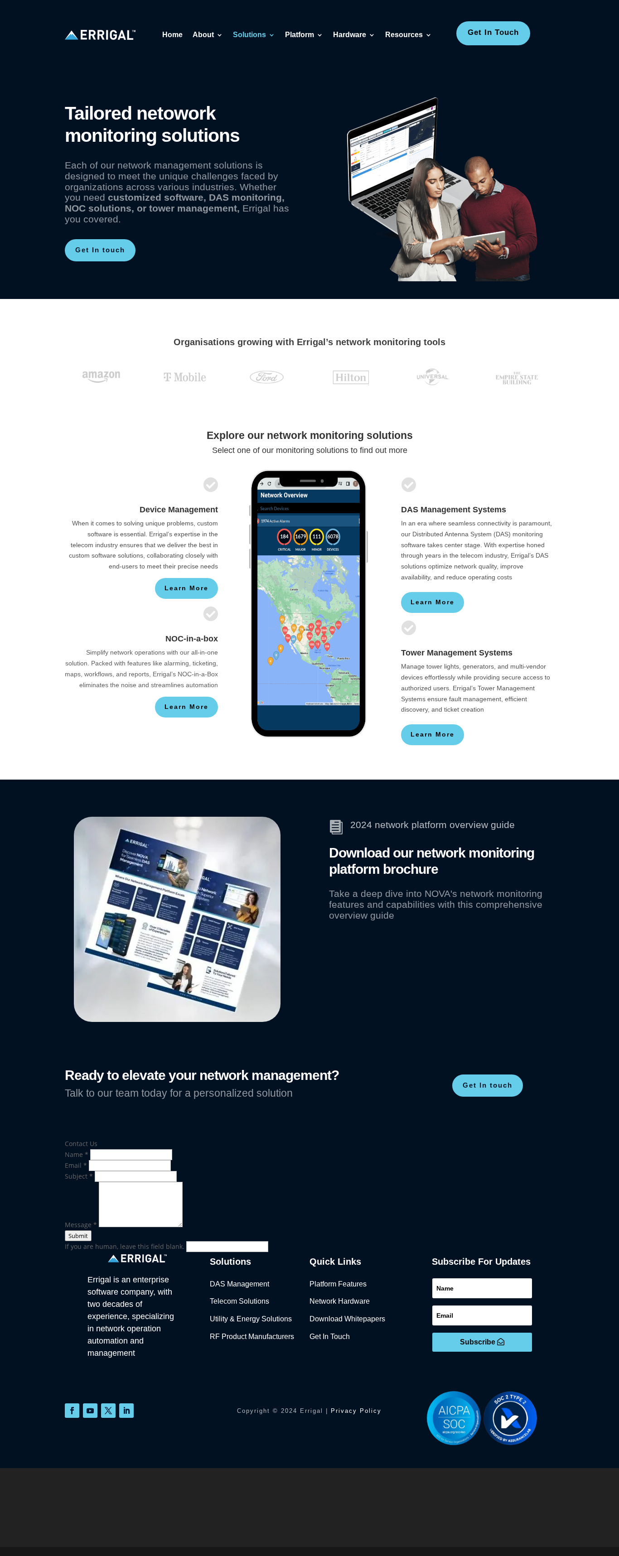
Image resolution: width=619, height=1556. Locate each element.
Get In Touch (493, 32)
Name (76, 1154)
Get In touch (100, 250)
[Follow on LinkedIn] (126, 1410)
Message (81, 1224)
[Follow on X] (108, 1410)
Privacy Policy (356, 1410)
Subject (79, 1176)
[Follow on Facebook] (72, 1410)
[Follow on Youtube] (90, 1410)
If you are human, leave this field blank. (125, 1246)
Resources (404, 35)
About (203, 35)
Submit (78, 1236)
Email (76, 1165)
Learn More (186, 588)
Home (172, 35)
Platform (299, 35)
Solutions (249, 35)
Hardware (349, 35)
